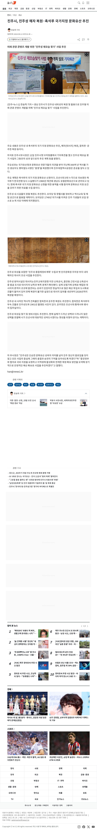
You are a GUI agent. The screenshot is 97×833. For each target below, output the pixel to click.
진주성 (17, 385)
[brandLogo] (11, 2)
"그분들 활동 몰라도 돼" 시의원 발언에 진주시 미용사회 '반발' (33, 480)
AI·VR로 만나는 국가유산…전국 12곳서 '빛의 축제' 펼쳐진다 (33, 476)
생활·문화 (12, 787)
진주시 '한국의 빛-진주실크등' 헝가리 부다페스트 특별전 (31, 486)
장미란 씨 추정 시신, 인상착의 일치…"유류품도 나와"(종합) (25, 676)
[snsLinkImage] (79, 827)
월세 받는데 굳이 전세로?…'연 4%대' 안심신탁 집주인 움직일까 (66, 655)
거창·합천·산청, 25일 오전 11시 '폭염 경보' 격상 (23, 401)
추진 (58, 385)
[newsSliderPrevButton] (82, 626)
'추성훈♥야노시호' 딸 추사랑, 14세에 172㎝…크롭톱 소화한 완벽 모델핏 (25, 655)
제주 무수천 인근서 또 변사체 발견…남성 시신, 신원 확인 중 (66, 633)
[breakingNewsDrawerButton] (83, 2)
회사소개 (28, 805)
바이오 (85, 781)
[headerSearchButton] (79, 2)
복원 (32, 385)
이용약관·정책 (57, 805)
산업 (12, 781)
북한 (60, 774)
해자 (25, 385)
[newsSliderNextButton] (87, 626)
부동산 (36, 781)
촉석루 (40, 385)
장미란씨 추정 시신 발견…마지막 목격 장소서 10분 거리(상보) (66, 676)
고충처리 (69, 805)
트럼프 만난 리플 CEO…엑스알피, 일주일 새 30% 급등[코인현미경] (66, 666)
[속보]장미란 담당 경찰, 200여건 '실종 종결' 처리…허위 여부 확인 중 (66, 644)
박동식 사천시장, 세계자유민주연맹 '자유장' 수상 (63, 401)
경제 (60, 768)
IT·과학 (60, 781)
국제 (85, 768)
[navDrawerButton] (88, 3)
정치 (12, 768)
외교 (36, 774)
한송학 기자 (15, 30)
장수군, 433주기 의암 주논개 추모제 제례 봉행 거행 (29, 473)
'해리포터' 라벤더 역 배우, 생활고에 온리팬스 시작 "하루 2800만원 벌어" (25, 633)
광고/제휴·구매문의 (41, 805)
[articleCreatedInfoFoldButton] (31, 34)
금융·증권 (85, 774)
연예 (9, 689)
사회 (36, 768)
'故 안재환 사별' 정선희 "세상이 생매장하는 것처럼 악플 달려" (25, 644)
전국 (9, 15)
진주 (10, 385)
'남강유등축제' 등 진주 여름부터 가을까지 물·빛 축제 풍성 (32, 483)
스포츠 (10, 728)
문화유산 (49, 385)
